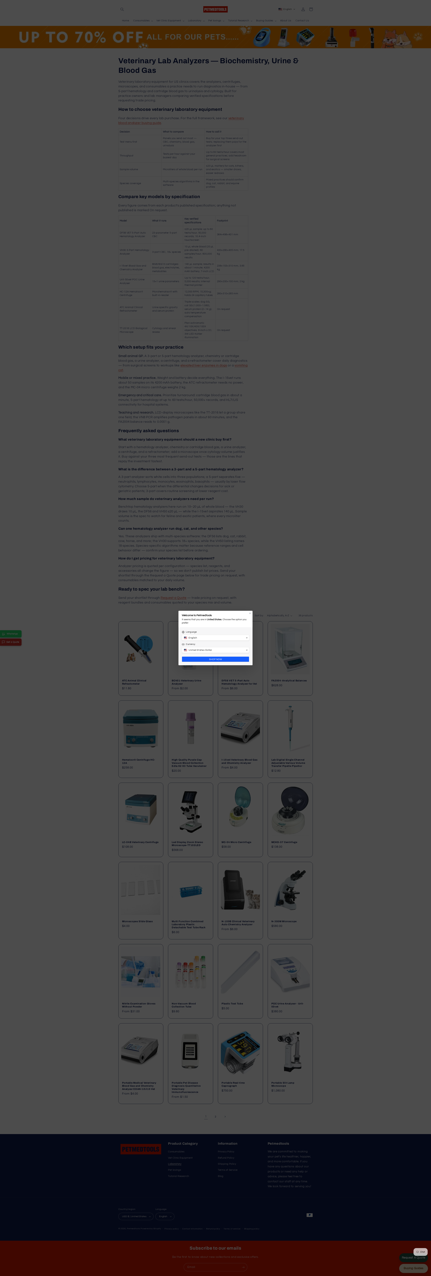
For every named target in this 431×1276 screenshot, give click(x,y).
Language (191, 632)
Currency (190, 644)
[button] (215, 638)
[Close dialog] (250, 613)
